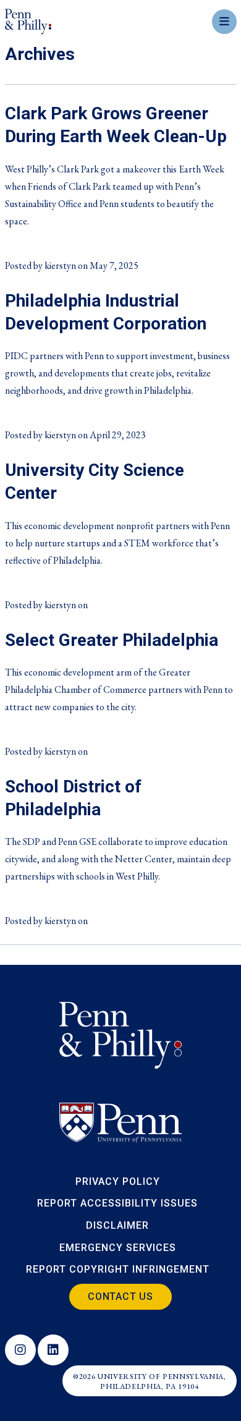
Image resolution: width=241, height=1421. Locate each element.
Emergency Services (117, 1247)
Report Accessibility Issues (117, 1203)
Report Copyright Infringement (117, 1269)
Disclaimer (117, 1225)
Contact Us (120, 1296)
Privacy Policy (117, 1181)
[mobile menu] (224, 21)
